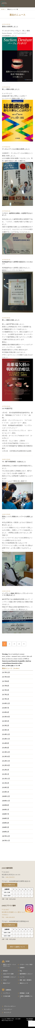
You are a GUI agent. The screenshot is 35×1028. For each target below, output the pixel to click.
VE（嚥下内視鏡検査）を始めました (14, 461)
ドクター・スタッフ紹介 (26, 964)
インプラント (6, 993)
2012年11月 (6, 761)
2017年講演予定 (7, 408)
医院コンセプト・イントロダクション (9, 965)
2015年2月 (5, 725)
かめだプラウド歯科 (8, 974)
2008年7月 (5, 814)
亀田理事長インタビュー (26, 974)
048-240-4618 (10, 917)
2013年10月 (6, 756)
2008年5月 (5, 818)
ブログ (5, 980)
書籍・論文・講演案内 (25, 980)
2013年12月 (6, 752)
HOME (3, 9)
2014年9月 (5, 743)
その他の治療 (6, 996)
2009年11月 (6, 801)
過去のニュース (24, 983)
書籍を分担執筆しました (10, 26)
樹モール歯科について (17, 947)
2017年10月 (6, 677)
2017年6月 (5, 686)
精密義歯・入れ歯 (24, 993)
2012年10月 (6, 765)
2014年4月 (5, 747)
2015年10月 (6, 717)
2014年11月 (6, 739)
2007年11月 (6, 840)
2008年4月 (5, 823)
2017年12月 (6, 672)
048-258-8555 (10, 877)
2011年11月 (6, 778)
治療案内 (22, 967)
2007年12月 (6, 836)
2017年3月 (5, 690)
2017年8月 (5, 681)
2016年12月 (6, 703)
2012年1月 (5, 774)
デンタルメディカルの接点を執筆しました (16, 149)
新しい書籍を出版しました (11, 89)
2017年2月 (5, 694)
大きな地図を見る (9, 885)
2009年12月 (6, 796)
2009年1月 (5, 809)
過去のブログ (6, 983)
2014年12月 (6, 734)
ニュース (22, 977)
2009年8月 (5, 805)
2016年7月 (5, 708)
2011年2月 (5, 783)
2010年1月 (5, 792)
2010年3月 (5, 787)
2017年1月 (5, 699)
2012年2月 (5, 770)
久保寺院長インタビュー (9, 977)
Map (21, 970)
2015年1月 (5, 730)
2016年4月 (5, 712)
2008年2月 (5, 832)
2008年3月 (5, 827)
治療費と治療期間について (26, 996)
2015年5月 (5, 721)
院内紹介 (5, 970)
